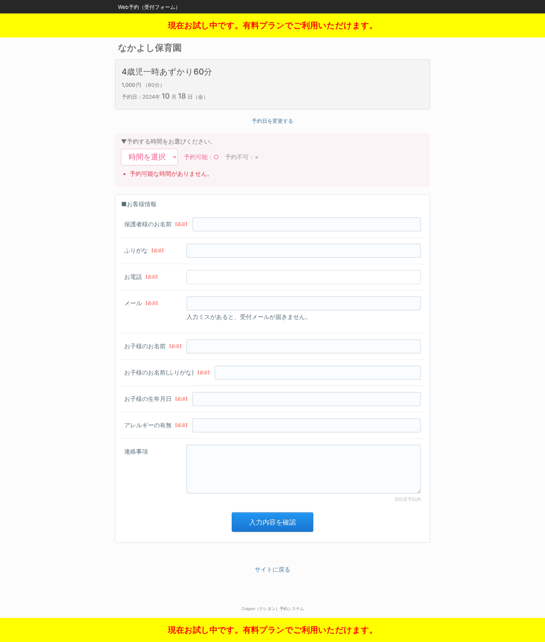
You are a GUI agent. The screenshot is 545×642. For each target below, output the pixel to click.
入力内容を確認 (272, 522)
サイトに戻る (272, 569)
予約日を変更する (272, 121)
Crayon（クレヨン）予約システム (272, 608)
